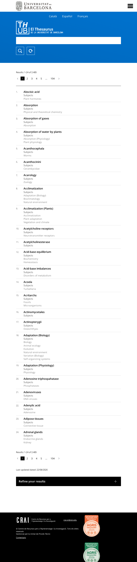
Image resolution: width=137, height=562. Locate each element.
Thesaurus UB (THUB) (53, 27)
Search (20, 51)
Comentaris (21, 537)
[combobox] (68, 40)
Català (53, 16)
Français (83, 16)
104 (53, 78)
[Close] (130, 6)
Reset (31, 51)
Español (67, 16)
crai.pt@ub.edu (70, 520)
